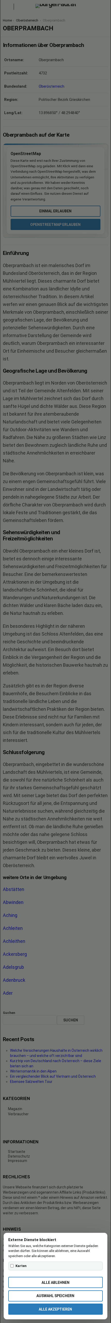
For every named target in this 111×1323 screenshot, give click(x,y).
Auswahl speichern (55, 1296)
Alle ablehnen (55, 1282)
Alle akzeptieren (55, 1309)
